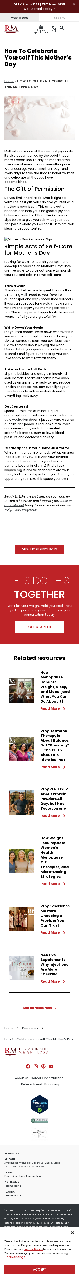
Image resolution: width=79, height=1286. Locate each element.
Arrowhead (11, 1163)
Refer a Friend (31, 1084)
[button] (72, 1233)
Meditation (20, 419)
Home (9, 81)
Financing (51, 1084)
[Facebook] (28, 1066)
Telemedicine (35, 1166)
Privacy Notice (33, 1249)
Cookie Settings (14, 1257)
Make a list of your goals (22, 349)
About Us (22, 1078)
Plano (7, 1176)
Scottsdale (11, 1166)
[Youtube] (51, 1066)
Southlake (18, 1176)
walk (24, 295)
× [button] (73, 4)
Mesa (57, 1163)
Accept (39, 1269)
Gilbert (36, 1163)
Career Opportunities (47, 1078)
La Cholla (46, 1163)
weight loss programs (20, 509)
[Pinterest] (43, 1066)
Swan (22, 1166)
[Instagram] (36, 1066)
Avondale (25, 1163)
